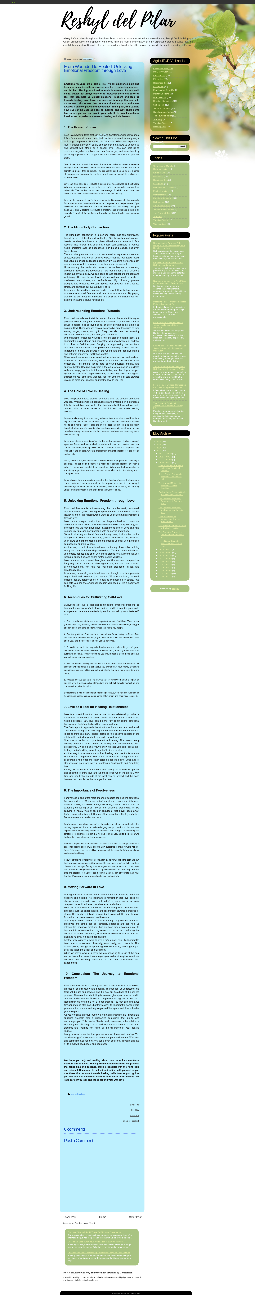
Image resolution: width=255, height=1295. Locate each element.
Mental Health (159, 97)
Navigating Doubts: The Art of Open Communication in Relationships (170, 282)
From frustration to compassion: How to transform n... (169, 519)
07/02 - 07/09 (165, 459)
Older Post (135, 1217)
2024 (159, 448)
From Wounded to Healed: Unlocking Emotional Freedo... (170, 468)
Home (12, 2)
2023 (159, 450)
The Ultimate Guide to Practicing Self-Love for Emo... (170, 543)
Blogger (175, 588)
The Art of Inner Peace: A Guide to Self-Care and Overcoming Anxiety (169, 367)
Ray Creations (135, 1293)
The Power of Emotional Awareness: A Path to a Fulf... (170, 501)
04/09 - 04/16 (165, 555)
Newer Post (69, 1217)
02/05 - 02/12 (165, 567)
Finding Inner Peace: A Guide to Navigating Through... (172, 493)
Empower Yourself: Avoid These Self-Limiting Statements (94, 1232)
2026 (159, 441)
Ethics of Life (159, 75)
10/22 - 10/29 (165, 453)
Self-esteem (159, 105)
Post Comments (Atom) (85, 1223)
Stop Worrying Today (163, 112)
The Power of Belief (162, 116)
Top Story (157, 119)
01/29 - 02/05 (165, 570)
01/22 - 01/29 (165, 573)
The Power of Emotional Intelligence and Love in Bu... (170, 510)
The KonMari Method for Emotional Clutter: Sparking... (169, 485)
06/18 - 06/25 (165, 462)
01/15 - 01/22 (165, 576)
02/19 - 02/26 (165, 561)
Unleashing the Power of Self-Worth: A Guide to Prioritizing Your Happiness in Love (169, 245)
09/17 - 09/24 (165, 457)
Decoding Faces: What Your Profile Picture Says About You (95, 1242)
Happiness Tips (160, 83)
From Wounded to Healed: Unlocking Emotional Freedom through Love (98, 68)
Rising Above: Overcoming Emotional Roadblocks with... (170, 476)
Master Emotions (78, 1094)
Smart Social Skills (161, 108)
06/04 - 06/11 (165, 549)
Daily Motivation (160, 72)
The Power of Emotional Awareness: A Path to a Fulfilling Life (168, 405)
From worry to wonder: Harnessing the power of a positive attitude (169, 386)
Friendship (158, 79)
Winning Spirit (159, 126)
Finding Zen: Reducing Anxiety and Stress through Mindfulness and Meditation (169, 348)
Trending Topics (160, 123)
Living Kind (158, 86)
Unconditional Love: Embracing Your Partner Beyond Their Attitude (99, 1252)
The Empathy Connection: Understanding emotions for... (171, 534)
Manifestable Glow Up (163, 90)
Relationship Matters (163, 101)
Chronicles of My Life (163, 68)
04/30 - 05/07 (165, 552)
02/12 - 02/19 (165, 564)
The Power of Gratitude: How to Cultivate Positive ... (172, 526)
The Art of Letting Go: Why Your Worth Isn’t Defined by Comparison (98, 1272)
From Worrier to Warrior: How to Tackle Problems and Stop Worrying (168, 325)
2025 (159, 444)
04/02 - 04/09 (165, 558)
